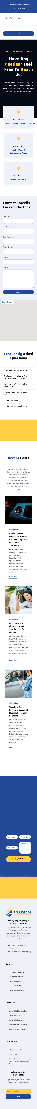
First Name (6, 217)
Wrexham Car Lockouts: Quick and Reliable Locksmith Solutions (18, 711)
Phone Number (8, 247)
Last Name (6, 227)
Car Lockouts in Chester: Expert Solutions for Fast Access (17, 628)
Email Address (8, 237)
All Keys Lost (13, 530)
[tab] (18, 370)
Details (5, 267)
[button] (18, 24)
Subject (5, 257)
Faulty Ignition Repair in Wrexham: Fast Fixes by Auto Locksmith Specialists (18, 539)
